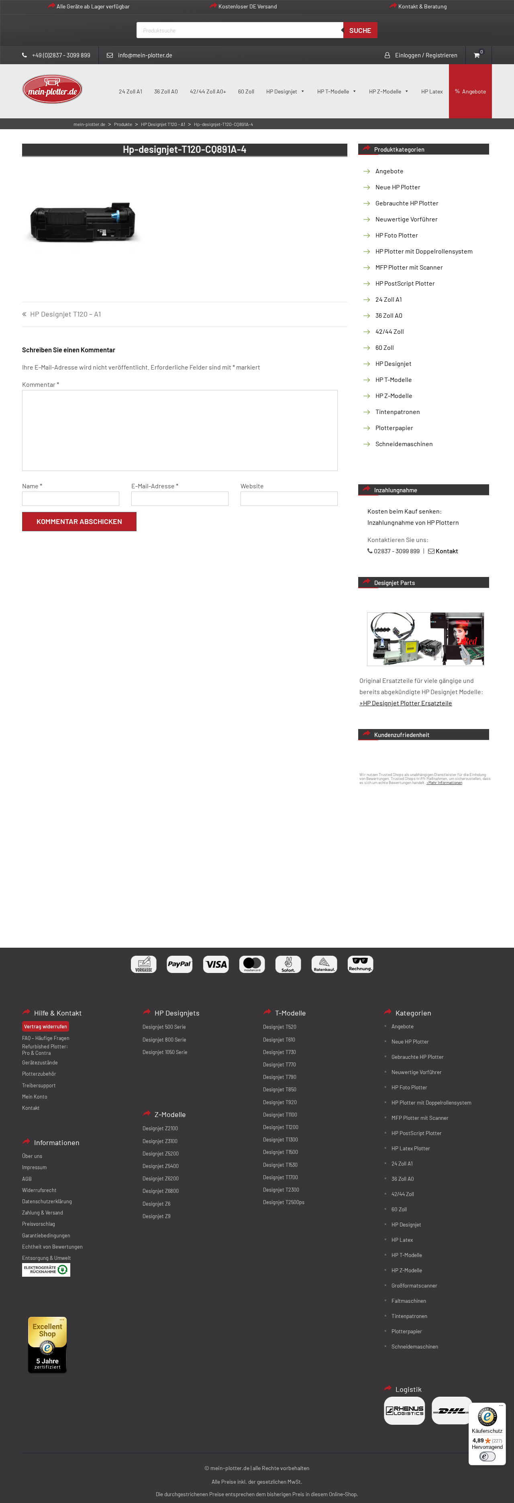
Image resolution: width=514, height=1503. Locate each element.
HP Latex (432, 91)
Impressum (34, 1167)
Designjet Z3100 (160, 1141)
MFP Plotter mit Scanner (409, 267)
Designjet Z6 (156, 1203)
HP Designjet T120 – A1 (65, 314)
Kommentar (40, 384)
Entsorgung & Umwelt (46, 1258)
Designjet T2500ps (283, 1202)
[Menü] (501, 1407)
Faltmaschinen (409, 1300)
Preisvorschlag (38, 1224)
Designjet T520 (279, 1027)
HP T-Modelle (333, 91)
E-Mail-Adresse (154, 485)
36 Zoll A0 (166, 91)
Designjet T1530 (280, 1165)
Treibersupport (39, 1085)
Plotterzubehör (39, 1073)
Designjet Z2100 (160, 1128)
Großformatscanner (414, 1285)
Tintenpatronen (397, 411)
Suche (360, 30)
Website (252, 485)
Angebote (474, 91)
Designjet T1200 (280, 1127)
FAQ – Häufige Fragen (45, 1038)
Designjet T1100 (280, 1114)
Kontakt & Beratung (422, 6)
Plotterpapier (394, 427)
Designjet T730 (279, 1052)
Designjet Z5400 (161, 1166)
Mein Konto (34, 1096)
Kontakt (31, 1108)
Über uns (32, 1156)
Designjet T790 (279, 1077)
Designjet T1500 (280, 1152)
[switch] (487, 1456)
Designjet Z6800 (161, 1191)
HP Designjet (281, 91)
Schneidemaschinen (404, 443)
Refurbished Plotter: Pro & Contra (45, 1049)
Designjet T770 (279, 1064)
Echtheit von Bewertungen (52, 1246)
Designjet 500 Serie (164, 1027)
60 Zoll (246, 91)
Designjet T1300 (280, 1139)
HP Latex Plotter (411, 1148)
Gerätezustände (40, 1062)
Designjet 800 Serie (164, 1039)
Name (32, 485)
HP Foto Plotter (396, 235)
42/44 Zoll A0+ (208, 91)
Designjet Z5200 (161, 1153)
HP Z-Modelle (385, 91)
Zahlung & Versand (42, 1212)
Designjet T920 (280, 1102)
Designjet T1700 (280, 1177)
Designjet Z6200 (161, 1178)
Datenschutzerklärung (47, 1201)
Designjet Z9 (157, 1216)
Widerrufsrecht (39, 1190)
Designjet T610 (279, 1039)
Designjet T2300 (281, 1189)
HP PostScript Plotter (405, 283)
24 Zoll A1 (130, 91)
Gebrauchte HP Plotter (407, 203)
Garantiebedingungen (46, 1235)
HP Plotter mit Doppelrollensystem (424, 251)
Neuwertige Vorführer (406, 219)
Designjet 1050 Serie (165, 1052)
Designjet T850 (279, 1089)
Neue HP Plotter (397, 187)
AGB (27, 1179)
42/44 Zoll (389, 331)
